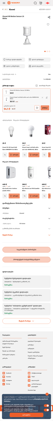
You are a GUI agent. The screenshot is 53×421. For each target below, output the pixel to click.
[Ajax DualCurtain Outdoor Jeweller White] (11, 172)
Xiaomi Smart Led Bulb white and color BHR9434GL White (30, 148)
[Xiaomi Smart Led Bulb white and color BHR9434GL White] (30, 131)
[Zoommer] (13, 3)
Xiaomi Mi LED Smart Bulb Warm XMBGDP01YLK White (10, 148)
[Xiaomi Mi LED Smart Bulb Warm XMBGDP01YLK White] (11, 131)
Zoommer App (32, 390)
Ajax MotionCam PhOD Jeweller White (30, 189)
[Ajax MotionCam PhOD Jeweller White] (30, 172)
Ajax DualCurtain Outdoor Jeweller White (9, 189)
